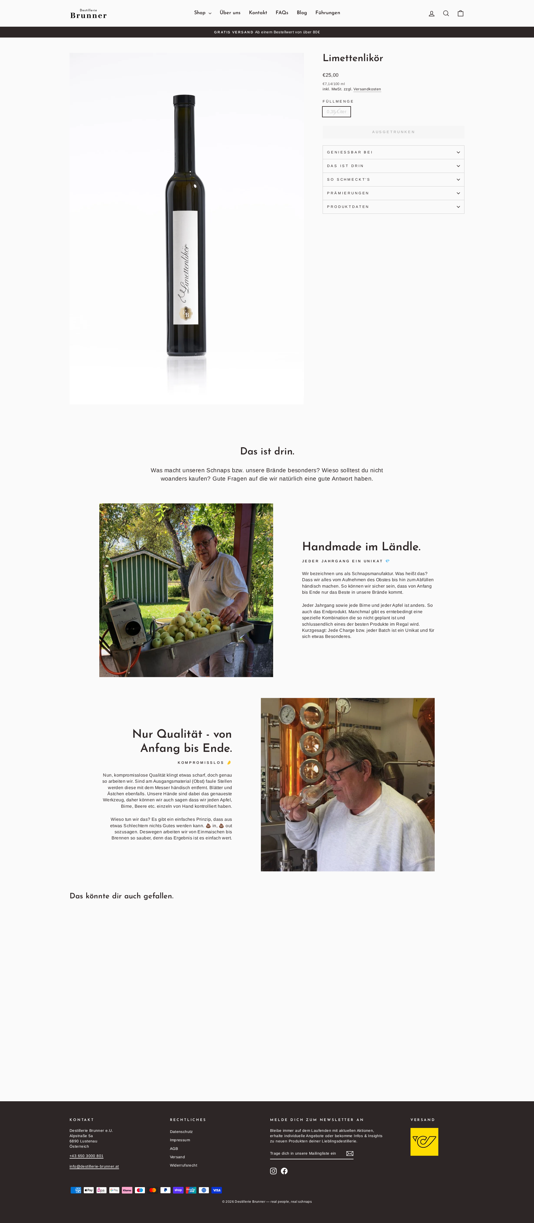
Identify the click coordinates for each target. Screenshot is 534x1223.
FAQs (282, 13)
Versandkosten (367, 89)
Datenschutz (181, 1132)
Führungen (327, 13)
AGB (174, 1149)
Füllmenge (338, 101)
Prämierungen (348, 193)
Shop (200, 13)
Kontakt (258, 13)
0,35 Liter (336, 111)
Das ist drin (345, 166)
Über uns (230, 13)
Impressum (180, 1140)
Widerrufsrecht (183, 1165)
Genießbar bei (350, 152)
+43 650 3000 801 (86, 1156)
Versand (177, 1157)
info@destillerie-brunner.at (94, 1166)
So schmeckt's (349, 179)
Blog (302, 13)
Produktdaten (348, 207)
